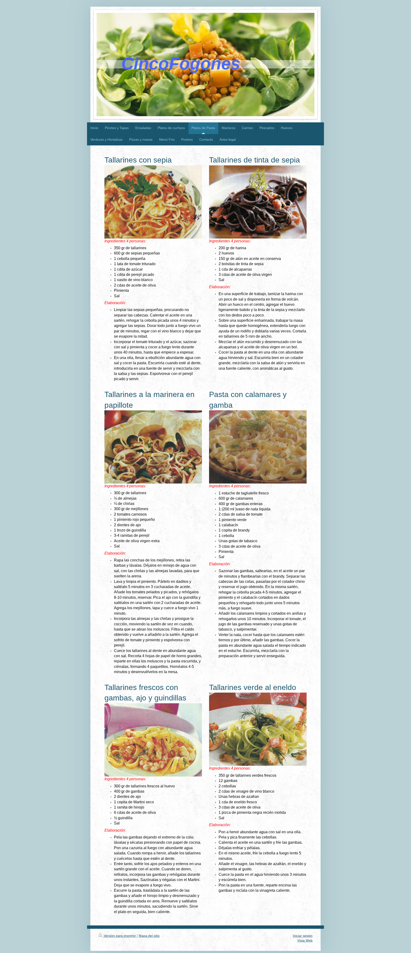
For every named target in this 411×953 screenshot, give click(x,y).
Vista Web (305, 940)
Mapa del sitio (149, 936)
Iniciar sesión (303, 936)
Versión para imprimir (120, 936)
